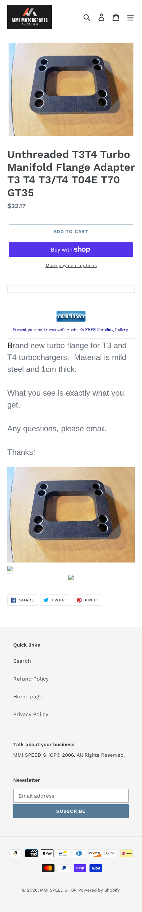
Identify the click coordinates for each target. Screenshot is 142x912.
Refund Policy (31, 679)
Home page (27, 696)
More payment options (71, 265)
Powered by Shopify (99, 890)
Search (22, 661)
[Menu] (130, 17)
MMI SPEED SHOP (58, 890)
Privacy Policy (30, 714)
